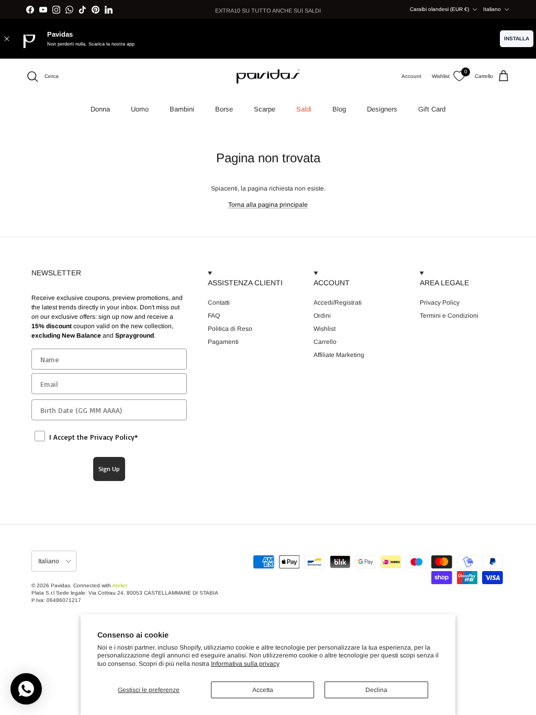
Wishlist (325, 328)
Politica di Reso (230, 328)
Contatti (219, 302)
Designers (382, 109)
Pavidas (60, 585)
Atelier (119, 585)
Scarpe (264, 109)
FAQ (214, 315)
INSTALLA (516, 38)
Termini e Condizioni (449, 315)
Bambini (182, 109)
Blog (339, 109)
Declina (376, 690)
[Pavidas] (268, 76)
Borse (224, 109)
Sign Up (109, 469)
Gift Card (431, 109)
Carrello (325, 341)
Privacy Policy (440, 302)
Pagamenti (223, 341)
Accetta (262, 690)
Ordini (322, 315)
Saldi (303, 109)
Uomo (140, 109)
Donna (100, 109)
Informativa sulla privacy (245, 663)
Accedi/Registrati (338, 302)
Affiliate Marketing (339, 355)
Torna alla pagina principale (268, 204)
